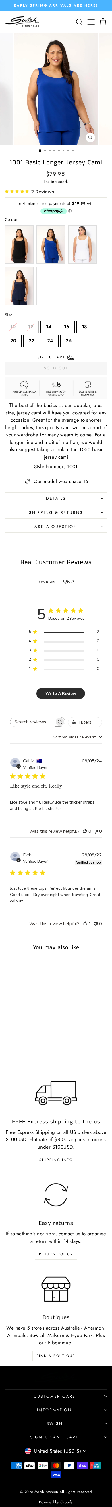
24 (50, 339)
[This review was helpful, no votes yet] (85, 831)
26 (69, 339)
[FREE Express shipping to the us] (56, 1093)
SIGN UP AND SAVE (54, 1437)
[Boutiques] (56, 1289)
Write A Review (60, 693)
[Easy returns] (56, 1195)
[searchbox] (32, 722)
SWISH (55, 1423)
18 (84, 325)
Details (56, 498)
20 (13, 339)
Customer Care (55, 1396)
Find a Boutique (56, 1355)
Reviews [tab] (46, 581)
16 (66, 325)
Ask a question (55, 527)
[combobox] (77, 737)
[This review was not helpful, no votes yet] (96, 831)
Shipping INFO (56, 1159)
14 (48, 325)
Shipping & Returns (56, 512)
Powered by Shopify (56, 1502)
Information (54, 1410)
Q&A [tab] (69, 581)
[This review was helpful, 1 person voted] (85, 924)
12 (30, 325)
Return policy (56, 1254)
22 (31, 339)
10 (13, 325)
